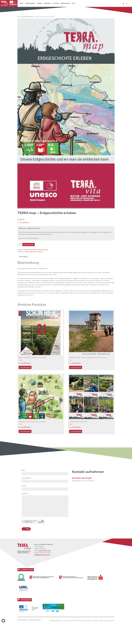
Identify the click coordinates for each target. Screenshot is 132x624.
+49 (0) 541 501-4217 (45, 550)
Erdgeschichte (33, 251)
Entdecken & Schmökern (27, 16)
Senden (28, 529)
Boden (27, 251)
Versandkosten (24, 222)
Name (23, 470)
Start (18, 16)
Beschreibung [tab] (23, 256)
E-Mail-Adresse (26, 478)
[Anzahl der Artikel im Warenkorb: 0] (126, 3)
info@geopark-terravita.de (42, 555)
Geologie (40, 251)
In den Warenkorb (28, 244)
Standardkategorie (43, 249)
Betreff (24, 486)
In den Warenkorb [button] (25, 367)
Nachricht (25, 493)
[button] (3, 620)
